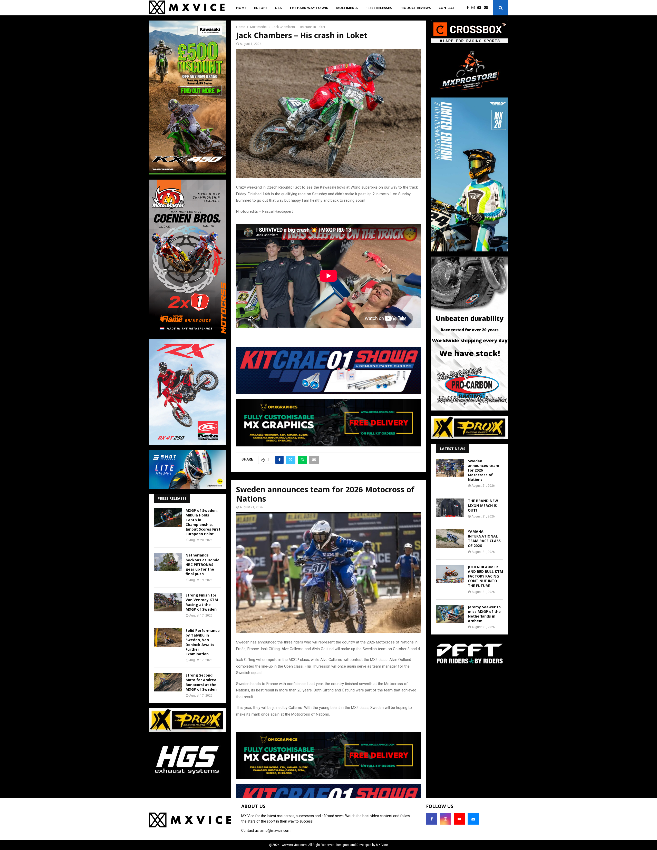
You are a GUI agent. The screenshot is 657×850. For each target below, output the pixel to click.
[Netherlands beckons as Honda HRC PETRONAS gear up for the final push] (168, 562)
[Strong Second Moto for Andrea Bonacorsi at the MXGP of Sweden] (168, 682)
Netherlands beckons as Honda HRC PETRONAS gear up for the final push (202, 564)
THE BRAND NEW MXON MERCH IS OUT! (483, 505)
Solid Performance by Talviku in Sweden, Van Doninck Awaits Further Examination (203, 642)
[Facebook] (469, 8)
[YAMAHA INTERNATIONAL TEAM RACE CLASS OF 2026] (450, 538)
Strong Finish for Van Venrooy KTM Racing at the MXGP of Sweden (202, 602)
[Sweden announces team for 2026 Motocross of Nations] (450, 468)
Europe (260, 7)
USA (278, 7)
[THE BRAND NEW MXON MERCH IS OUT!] (450, 508)
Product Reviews (415, 7)
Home (241, 7)
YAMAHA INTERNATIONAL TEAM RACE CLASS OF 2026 (484, 538)
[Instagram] (474, 8)
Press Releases (378, 7)
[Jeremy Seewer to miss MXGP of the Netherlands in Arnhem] (450, 614)
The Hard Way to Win (308, 7)
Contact (447, 7)
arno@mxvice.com (275, 830)
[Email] (487, 8)
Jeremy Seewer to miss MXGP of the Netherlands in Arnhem (484, 613)
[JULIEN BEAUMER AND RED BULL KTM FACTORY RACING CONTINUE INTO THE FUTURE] (450, 574)
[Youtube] (480, 8)
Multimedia (347, 7)
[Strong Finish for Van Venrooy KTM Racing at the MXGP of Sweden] (168, 602)
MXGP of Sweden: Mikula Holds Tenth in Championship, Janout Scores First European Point (203, 522)
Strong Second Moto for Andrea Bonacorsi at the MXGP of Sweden (201, 682)
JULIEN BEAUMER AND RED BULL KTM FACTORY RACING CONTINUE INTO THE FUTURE (485, 576)
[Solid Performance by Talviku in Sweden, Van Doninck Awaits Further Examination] (168, 637)
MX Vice (382, 845)
